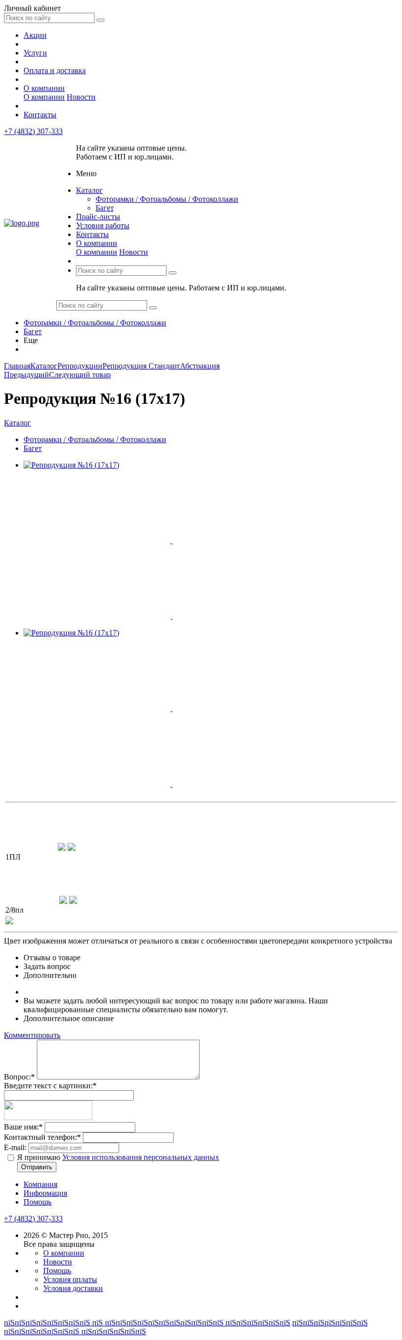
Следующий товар (80, 374)
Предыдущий (26, 374)
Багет (105, 208)
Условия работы (102, 225)
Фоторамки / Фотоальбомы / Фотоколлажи (167, 199)
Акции (35, 35)
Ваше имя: (23, 1127)
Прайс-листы (98, 216)
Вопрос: (19, 1077)
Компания (40, 1184)
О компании (44, 88)
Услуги (35, 53)
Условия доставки (73, 1288)
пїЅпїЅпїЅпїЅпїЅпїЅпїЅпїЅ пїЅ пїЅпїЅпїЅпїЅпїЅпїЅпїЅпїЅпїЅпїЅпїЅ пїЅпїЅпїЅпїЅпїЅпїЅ (147, 1322)
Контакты (40, 114)
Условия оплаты (70, 1279)
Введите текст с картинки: (50, 1085)
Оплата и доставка (55, 70)
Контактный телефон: (42, 1137)
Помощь (37, 1202)
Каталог (89, 190)
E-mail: (15, 1147)
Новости (81, 97)
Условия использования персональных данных (140, 1157)
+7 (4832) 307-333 (33, 131)
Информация (45, 1193)
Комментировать (32, 1035)
